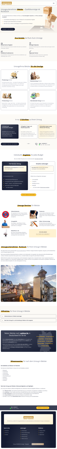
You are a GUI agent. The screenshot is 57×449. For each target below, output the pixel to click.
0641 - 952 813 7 (43, 143)
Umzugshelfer (14, 221)
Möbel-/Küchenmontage (44, 221)
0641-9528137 (14, 407)
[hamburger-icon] (53, 3)
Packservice (41, 211)
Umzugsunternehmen (21, 250)
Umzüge (40, 336)
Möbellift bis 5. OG (15, 230)
